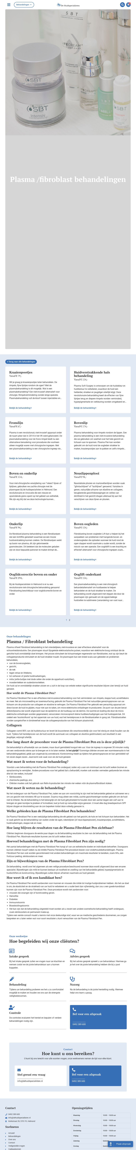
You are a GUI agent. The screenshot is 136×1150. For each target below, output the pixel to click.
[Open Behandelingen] (31, 4)
